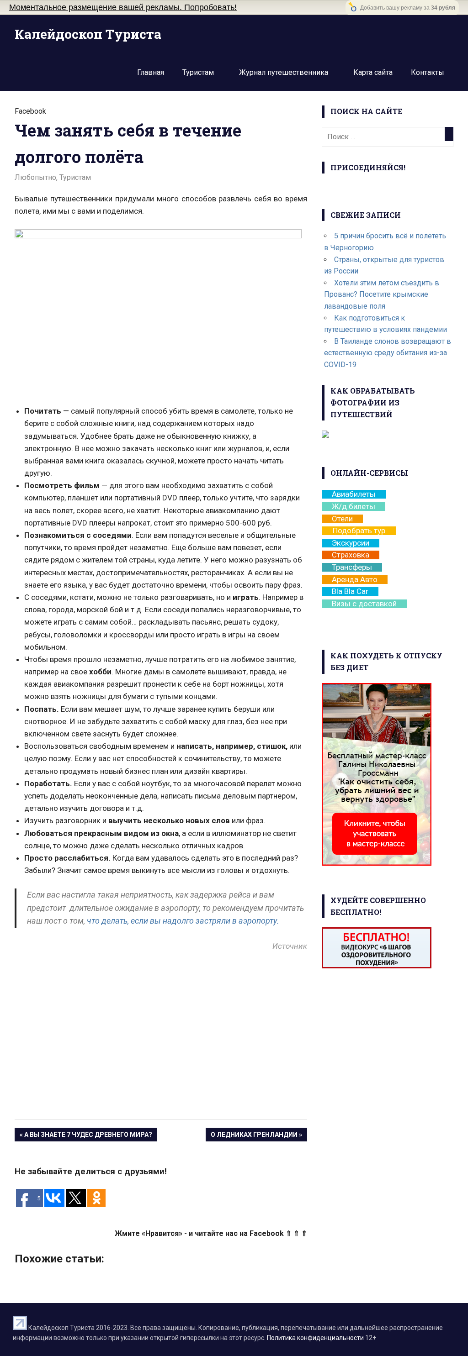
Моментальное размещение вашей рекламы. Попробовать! (123, 7)
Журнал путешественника (283, 72)
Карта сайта (373, 72)
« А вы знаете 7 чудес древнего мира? (86, 1134)
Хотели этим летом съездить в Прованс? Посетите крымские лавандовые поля (381, 294)
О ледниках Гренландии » (256, 1134)
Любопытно (35, 177)
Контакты (427, 72)
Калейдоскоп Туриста (88, 34)
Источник (289, 946)
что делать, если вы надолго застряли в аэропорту (182, 920)
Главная (150, 72)
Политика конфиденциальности (315, 1337)
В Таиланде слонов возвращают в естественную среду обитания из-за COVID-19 (387, 353)
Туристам (198, 72)
